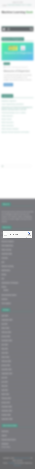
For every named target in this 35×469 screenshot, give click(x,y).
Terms (30, 237)
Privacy (27, 237)
